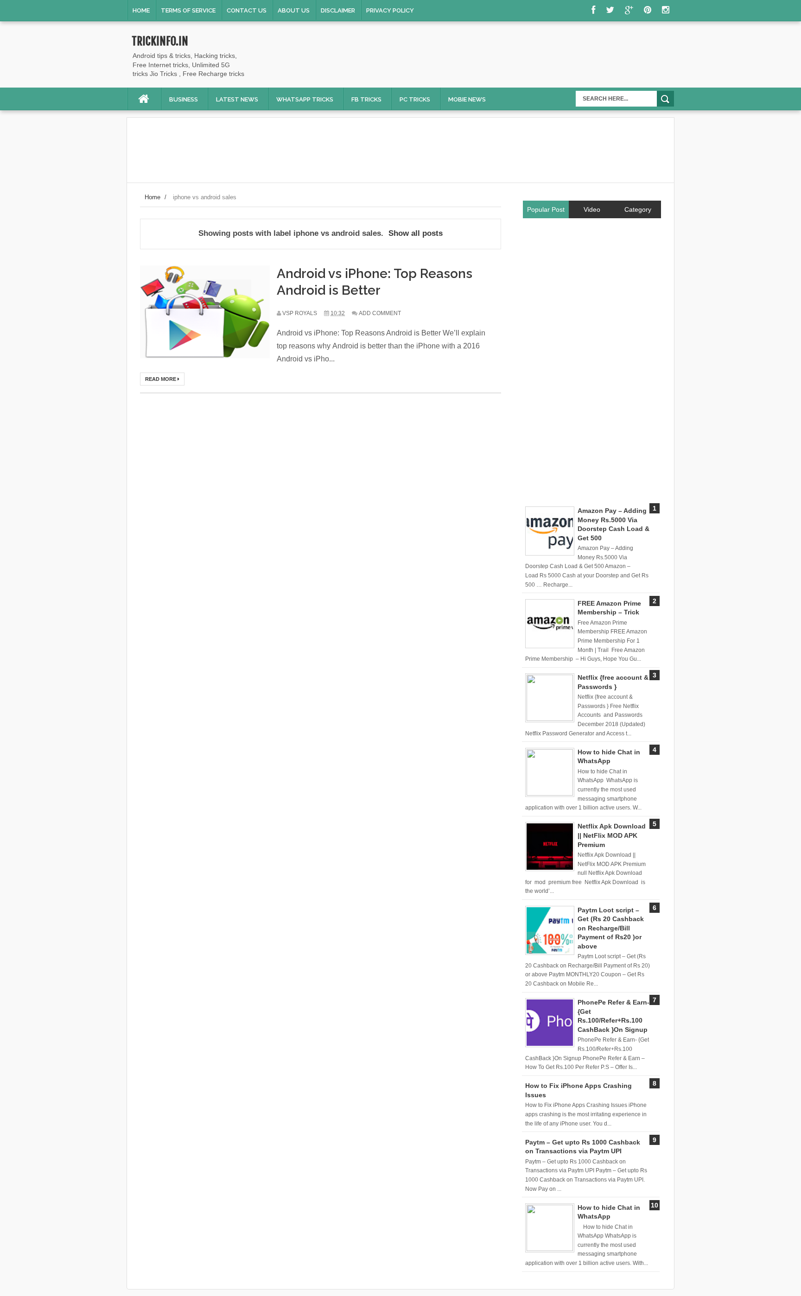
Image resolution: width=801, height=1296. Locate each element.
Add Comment (380, 313)
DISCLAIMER (338, 10)
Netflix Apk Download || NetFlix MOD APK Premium (612, 835)
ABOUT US (294, 10)
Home (141, 10)
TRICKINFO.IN (160, 41)
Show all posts (415, 233)
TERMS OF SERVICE (188, 10)
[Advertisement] (505, 56)
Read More (161, 379)
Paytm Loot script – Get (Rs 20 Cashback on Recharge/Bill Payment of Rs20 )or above (611, 928)
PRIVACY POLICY (390, 10)
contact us (247, 10)
